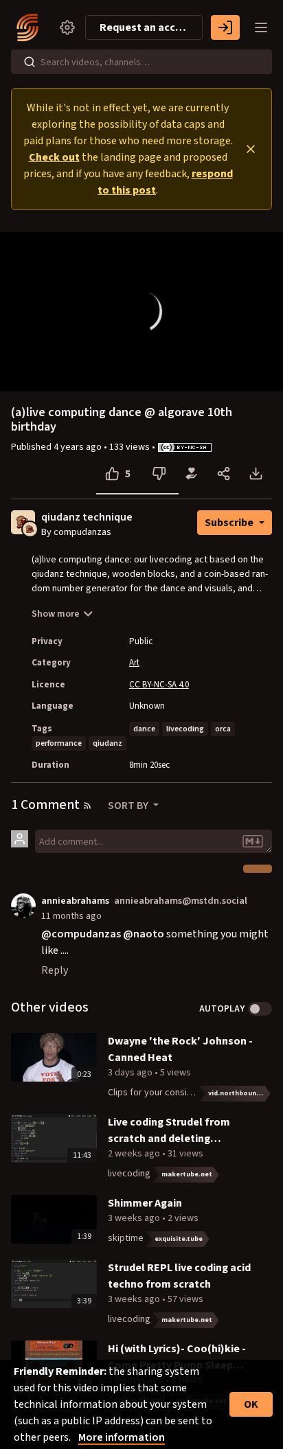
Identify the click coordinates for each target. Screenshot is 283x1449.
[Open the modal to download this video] (256, 474)
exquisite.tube (179, 1239)
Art (134, 663)
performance (59, 743)
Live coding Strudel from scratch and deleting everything (169, 1131)
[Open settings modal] (67, 27)
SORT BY (129, 805)
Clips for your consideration (165, 1092)
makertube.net (186, 1174)
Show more (56, 614)
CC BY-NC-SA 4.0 (159, 684)
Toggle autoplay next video (260, 1009)
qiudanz (107, 743)
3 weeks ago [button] (135, 1218)
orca (223, 729)
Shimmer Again (145, 1203)
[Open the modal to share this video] (223, 474)
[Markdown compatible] (252, 841)
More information (121, 1437)
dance (144, 729)
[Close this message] (251, 149)
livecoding (185, 729)
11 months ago (71, 916)
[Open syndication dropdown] (87, 805)
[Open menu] (261, 27)
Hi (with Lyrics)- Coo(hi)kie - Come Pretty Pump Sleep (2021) (177, 1357)
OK (251, 1404)
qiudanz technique (87, 517)
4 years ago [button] (79, 447)
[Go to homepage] (30, 27)
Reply (54, 970)
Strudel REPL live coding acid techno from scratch (179, 1276)
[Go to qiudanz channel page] (30, 528)
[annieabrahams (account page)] (23, 905)
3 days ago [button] (131, 1073)
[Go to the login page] (225, 27)
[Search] (29, 61)
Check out (54, 157)
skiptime (126, 1238)
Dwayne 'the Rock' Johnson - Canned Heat (180, 1049)
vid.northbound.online (240, 1093)
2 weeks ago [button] (135, 1154)
